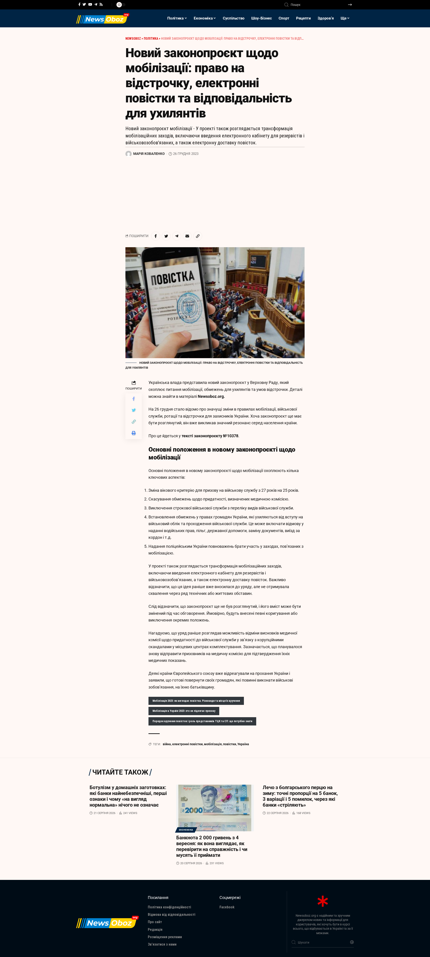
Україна (243, 744)
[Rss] (101, 4)
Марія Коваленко (149, 154)
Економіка (186, 830)
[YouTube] (90, 4)
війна (167, 744)
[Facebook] (79, 4)
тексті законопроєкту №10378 (210, 435)
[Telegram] (95, 4)
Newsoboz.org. (211, 396)
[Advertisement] (215, 194)
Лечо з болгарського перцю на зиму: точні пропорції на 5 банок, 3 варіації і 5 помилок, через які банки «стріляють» (300, 796)
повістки (229, 744)
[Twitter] (84, 4)
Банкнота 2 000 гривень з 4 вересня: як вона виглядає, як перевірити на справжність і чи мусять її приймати (211, 846)
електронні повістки (187, 744)
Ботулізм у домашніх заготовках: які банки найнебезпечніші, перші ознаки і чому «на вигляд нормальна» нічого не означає (128, 796)
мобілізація (213, 744)
